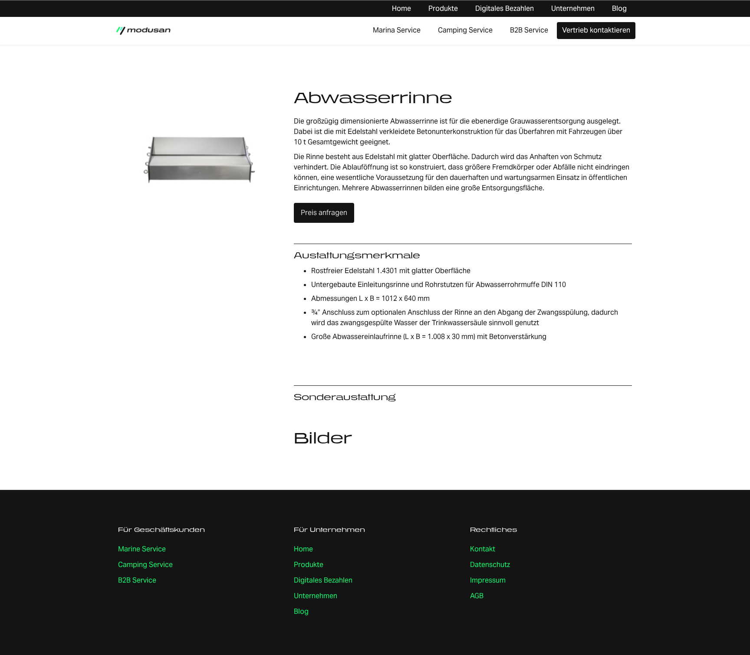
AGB (477, 595)
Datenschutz (490, 564)
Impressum (488, 580)
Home (401, 8)
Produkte (443, 8)
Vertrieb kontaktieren (596, 30)
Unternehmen (573, 8)
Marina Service (397, 30)
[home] (143, 31)
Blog (619, 8)
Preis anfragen (324, 212)
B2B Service (529, 30)
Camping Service (465, 30)
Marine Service (142, 549)
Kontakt (482, 549)
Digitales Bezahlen (504, 8)
